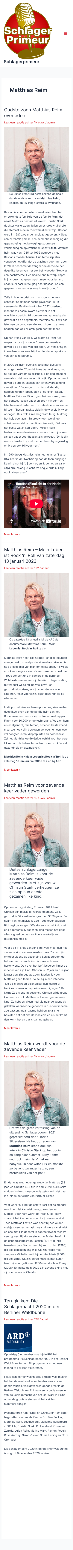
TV (37, 568)
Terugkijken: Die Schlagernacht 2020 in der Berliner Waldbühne (32, 1306)
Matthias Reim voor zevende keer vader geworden (34, 788)
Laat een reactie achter (18, 122)
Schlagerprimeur (21, 61)
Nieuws (40, 122)
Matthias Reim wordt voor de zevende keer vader (34, 1046)
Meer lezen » (12, 534)
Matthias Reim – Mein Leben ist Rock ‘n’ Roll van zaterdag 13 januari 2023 (34, 555)
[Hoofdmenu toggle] (65, 33)
